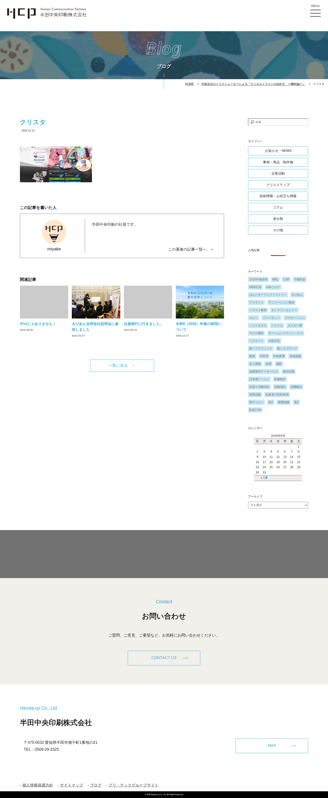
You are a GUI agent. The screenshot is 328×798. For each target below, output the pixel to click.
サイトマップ (71, 785)
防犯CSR (255, 410)
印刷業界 (279, 356)
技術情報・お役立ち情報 (278, 196)
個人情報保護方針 (37, 785)
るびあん (297, 294)
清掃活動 (255, 394)
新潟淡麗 (288, 371)
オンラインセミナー (284, 310)
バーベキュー (271, 317)
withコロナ (273, 287)
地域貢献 (295, 356)
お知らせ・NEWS (278, 151)
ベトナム (277, 325)
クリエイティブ (278, 185)
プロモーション (295, 317)
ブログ (96, 785)
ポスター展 (295, 325)
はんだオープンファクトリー (268, 294)
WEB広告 (255, 287)
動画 (252, 356)
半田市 (264, 356)
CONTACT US (164, 658)
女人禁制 (255, 364)
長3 (296, 402)
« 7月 (264, 477)
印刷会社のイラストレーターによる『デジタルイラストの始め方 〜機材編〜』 (253, 84)
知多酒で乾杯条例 (277, 394)
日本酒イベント (259, 379)
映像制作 (280, 379)
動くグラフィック (260, 348)
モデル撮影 (256, 333)
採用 (268, 364)
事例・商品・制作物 (278, 162)
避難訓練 (283, 402)
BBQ (275, 279)
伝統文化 (274, 341)
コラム (278, 207)
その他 (278, 230)
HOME (189, 84)
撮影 (279, 364)
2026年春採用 (258, 279)
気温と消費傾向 (259, 387)
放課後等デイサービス (263, 371)
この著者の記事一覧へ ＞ (191, 249)
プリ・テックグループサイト (133, 785)
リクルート (256, 341)
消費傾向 (280, 387)
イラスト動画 (258, 310)
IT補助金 (299, 279)
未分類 (278, 219)
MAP (272, 746)
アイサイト (256, 302)
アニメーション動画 (281, 302)
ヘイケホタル (258, 325)
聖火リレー (256, 402)
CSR (286, 279)
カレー (253, 317)
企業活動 (278, 173)
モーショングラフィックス (285, 333)
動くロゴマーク (287, 348)
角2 (270, 402)
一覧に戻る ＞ (122, 365)
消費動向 (296, 387)
